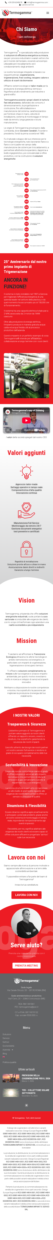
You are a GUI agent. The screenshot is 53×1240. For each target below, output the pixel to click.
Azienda (6, 1049)
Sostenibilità (8, 1046)
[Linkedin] (26, 1105)
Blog (5, 1053)
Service (6, 1038)
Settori (6, 1042)
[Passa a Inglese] (26, 1056)
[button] (48, 13)
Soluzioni (7, 1034)
